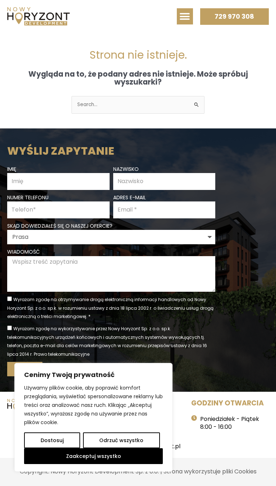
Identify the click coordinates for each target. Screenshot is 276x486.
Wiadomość (23, 251)
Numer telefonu (28, 197)
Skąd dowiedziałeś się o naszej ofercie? (59, 226)
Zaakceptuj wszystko (93, 456)
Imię (11, 169)
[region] (93, 417)
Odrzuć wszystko (121, 440)
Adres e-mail (129, 197)
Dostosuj (52, 440)
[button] (185, 16)
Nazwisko (126, 169)
